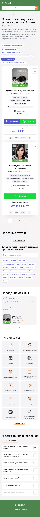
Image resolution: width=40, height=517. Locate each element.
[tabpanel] (19, 310)
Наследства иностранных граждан (12, 52)
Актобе (24, 264)
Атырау (5, 271)
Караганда (13, 260)
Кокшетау (6, 274)
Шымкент (22, 260)
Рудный (5, 277)
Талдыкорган (14, 271)
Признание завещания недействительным (14, 62)
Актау (30, 271)
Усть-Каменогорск (8, 264)
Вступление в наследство (9, 49)
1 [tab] (19, 327)
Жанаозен (29, 277)
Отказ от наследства (8, 59)
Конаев (21, 277)
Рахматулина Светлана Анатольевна (20, 167)
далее (24, 39)
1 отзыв (27, 93)
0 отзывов (27, 171)
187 (29, 221)
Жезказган (13, 277)
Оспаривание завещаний (26, 56)
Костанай (32, 264)
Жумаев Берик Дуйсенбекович (20, 90)
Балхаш (5, 281)
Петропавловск (30, 267)
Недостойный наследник (9, 56)
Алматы (5, 260)
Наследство (17, 15)
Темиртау (24, 274)
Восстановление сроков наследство (12, 45)
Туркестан (23, 271)
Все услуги (10, 15)
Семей (21, 267)
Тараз (17, 264)
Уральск (5, 267)
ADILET (8, 3)
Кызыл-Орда (15, 274)
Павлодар (13, 267)
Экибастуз (33, 274)
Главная (3, 15)
